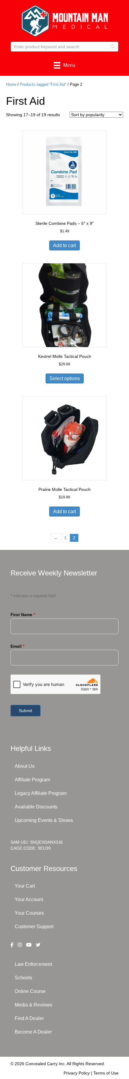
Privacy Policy (77, 1073)
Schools (23, 977)
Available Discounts (36, 806)
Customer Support (34, 926)
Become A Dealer (33, 1031)
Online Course (30, 991)
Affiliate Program (32, 779)
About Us (24, 766)
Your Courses (29, 913)
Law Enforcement (33, 964)
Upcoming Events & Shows (44, 820)
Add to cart (64, 245)
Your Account (29, 899)
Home (11, 84)
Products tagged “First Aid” (43, 84)
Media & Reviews (33, 1004)
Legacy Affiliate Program (41, 793)
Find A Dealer (29, 1018)
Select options (65, 378)
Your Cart (25, 885)
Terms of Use (105, 1073)
